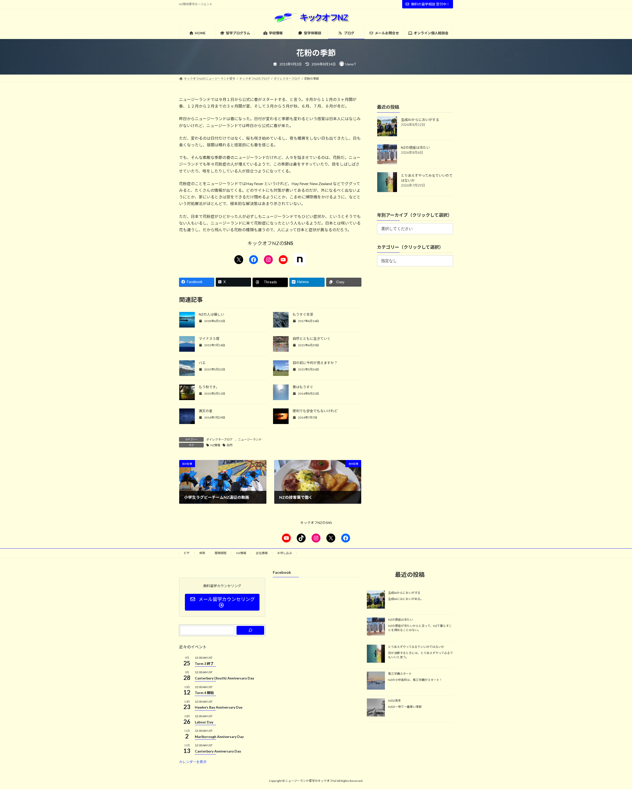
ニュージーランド (250, 439)
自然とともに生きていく (312, 338)
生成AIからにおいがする (420, 119)
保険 (202, 553)
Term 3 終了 (204, 663)
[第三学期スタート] (376, 681)
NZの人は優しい (211, 314)
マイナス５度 (209, 338)
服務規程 (221, 553)
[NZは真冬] (376, 707)
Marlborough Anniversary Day (219, 736)
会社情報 (262, 553)
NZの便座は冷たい (415, 147)
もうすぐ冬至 (303, 314)
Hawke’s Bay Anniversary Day (218, 707)
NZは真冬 (394, 700)
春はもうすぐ (303, 387)
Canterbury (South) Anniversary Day (224, 678)
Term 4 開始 (204, 693)
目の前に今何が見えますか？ (315, 363)
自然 (230, 445)
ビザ (187, 553)
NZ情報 (215, 445)
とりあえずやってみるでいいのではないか (416, 646)
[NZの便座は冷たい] (376, 627)
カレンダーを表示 (193, 761)
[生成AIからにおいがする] (376, 600)
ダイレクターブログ (219, 439)
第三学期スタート (400, 673)
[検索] (250, 630)
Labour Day (204, 722)
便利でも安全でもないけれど (315, 411)
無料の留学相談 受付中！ (430, 4)
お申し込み (284, 553)
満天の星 (206, 411)
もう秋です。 (209, 387)
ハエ (202, 363)
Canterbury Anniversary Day (218, 751)
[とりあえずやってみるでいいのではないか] (376, 653)
